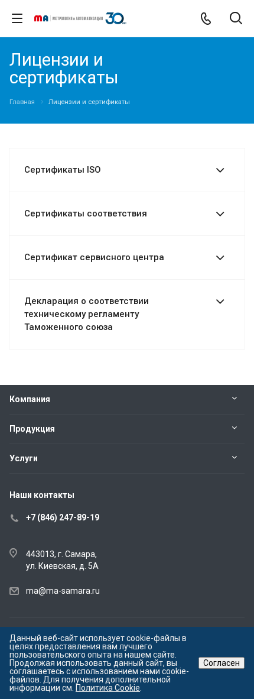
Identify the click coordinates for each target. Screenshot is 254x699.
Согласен (221, 663)
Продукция (32, 428)
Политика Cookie (108, 687)
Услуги (23, 458)
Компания (29, 399)
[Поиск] (236, 19)
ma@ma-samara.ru (63, 591)
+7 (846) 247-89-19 (62, 517)
